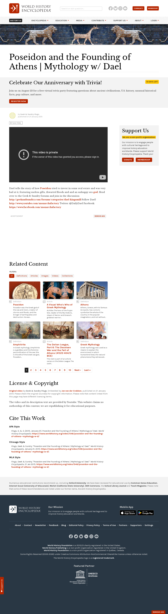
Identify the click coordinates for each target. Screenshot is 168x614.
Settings (149, 525)
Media (79, 20)
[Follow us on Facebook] (71, 537)
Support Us (119, 20)
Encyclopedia (39, 20)
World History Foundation (60, 545)
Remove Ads (100, 216)
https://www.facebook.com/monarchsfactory (35, 207)
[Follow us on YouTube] (96, 537)
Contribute (97, 20)
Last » (87, 370)
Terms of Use (109, 525)
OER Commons (92, 486)
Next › (77, 370)
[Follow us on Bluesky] (81, 537)
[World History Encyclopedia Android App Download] (145, 513)
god (95, 192)
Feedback (53, 525)
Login (154, 20)
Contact (28, 525)
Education (61, 20)
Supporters (136, 525)
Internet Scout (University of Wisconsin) (29, 486)
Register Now (18, 101)
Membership (144, 159)
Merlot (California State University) (67, 486)
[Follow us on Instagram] (91, 537)
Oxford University (77, 483)
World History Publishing (54, 548)
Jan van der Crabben (72, 391)
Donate (128, 159)
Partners (123, 525)
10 (70, 370)
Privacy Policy (93, 525)
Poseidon (45, 188)
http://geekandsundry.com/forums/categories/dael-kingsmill (45, 199)
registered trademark (103, 558)
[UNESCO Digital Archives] (84, 577)
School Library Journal (115, 486)
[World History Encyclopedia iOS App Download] (128, 513)
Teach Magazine (138, 486)
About (138, 20)
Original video (16, 391)
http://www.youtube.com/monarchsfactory (34, 203)
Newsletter (40, 525)
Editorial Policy (76, 525)
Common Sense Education (144, 483)
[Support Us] (2, 585)
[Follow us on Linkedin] (86, 537)
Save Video (15, 123)
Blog (63, 525)
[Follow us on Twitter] (76, 537)
